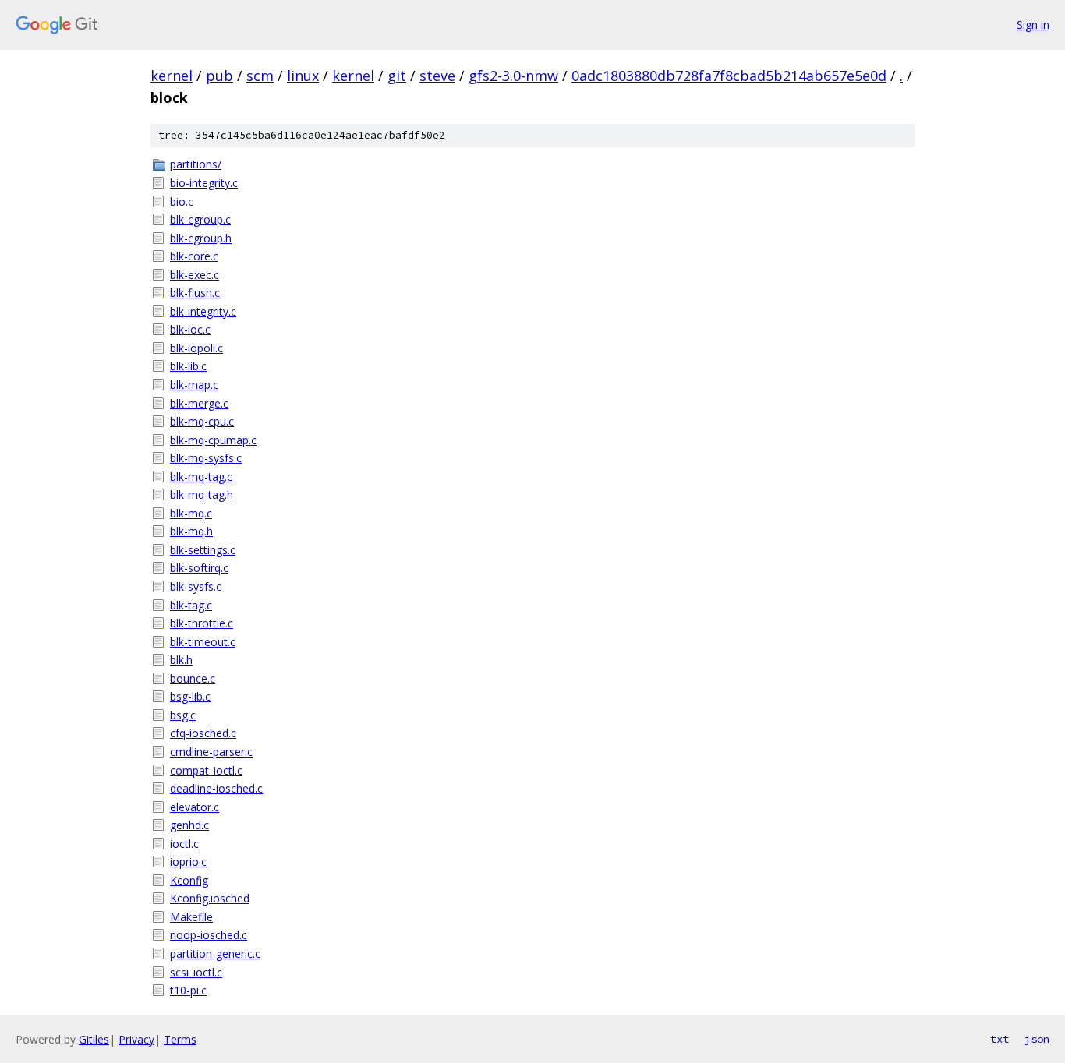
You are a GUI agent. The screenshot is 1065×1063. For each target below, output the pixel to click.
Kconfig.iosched (209, 898)
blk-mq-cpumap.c (213, 440)
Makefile (191, 916)
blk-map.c (194, 384)
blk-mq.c (191, 513)
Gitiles (94, 1039)
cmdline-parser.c (211, 751)
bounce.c (192, 678)
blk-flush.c (195, 292)
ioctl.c (184, 843)
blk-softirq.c (199, 567)
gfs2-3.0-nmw (513, 75)
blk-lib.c (188, 365)
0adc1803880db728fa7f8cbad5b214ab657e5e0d (728, 75)
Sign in (1033, 24)
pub (219, 75)
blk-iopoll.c (196, 348)
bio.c (181, 201)
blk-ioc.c (190, 329)
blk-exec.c (194, 274)
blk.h (181, 659)
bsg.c (183, 715)
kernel (171, 75)
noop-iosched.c (208, 934)
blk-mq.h (191, 531)
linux (303, 75)
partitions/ (195, 164)
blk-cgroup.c (200, 219)
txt (999, 1039)
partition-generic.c (215, 953)
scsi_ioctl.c (196, 972)
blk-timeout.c (202, 641)
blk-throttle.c (201, 623)
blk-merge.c (199, 403)
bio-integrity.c (204, 182)
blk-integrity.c (203, 311)
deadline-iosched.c (216, 788)
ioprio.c (188, 861)
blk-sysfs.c (195, 586)
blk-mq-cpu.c (202, 421)
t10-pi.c (188, 990)
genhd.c (189, 825)
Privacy (136, 1039)
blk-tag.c (191, 605)
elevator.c (194, 807)
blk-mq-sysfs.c (206, 457)
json (1036, 1039)
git (396, 75)
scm (260, 75)
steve (437, 75)
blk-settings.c (202, 549)
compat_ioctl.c (206, 770)
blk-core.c (194, 256)
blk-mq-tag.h (201, 494)
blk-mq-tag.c (201, 476)
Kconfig (189, 880)
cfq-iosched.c (203, 733)
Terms (180, 1039)
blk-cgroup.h (201, 238)
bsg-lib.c (190, 696)
